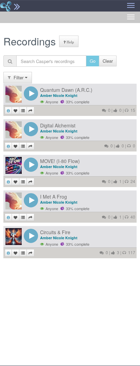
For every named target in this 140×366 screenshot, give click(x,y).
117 (130, 252)
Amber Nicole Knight (58, 95)
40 (131, 217)
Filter (17, 77)
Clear (108, 61)
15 (131, 110)
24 (131, 181)
